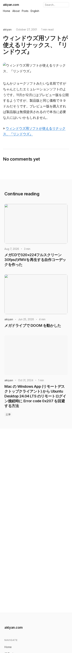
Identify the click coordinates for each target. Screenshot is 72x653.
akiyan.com (11, 5)
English (35, 10)
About (16, 10)
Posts (25, 10)
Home (6, 10)
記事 (8, 414)
